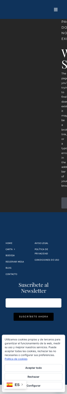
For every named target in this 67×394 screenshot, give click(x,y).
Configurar (34, 385)
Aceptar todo (33, 367)
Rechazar (33, 376)
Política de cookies (16, 358)
